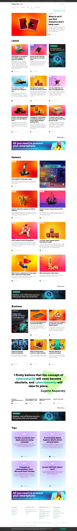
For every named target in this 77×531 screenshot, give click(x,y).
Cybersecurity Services (57, 511)
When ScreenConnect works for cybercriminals (38, 352)
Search (64, 11)
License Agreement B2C (41, 522)
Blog (31, 7)
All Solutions (14, 514)
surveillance (15, 76)
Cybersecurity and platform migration (17, 352)
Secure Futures (37, 7)
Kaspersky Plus (14, 511)
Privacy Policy (29, 522)
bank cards (51, 13)
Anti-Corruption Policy (35, 522)
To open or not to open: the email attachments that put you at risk (57, 119)
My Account (63, 4)
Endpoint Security (56, 514)
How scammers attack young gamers (23, 240)
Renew (18, 7)
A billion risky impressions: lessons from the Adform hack (20, 119)
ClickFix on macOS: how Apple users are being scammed (24, 440)
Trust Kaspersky (35, 525)
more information (43, 529)
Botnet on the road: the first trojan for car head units (37, 58)
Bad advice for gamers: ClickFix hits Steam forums (38, 88)
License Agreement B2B (48, 522)
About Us (16, 525)
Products (13, 7)
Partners (19, 525)
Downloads (23, 7)
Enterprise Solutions (57, 507)
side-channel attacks (35, 310)
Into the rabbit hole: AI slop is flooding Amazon (56, 88)
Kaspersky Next (41, 509)
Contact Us (13, 525)
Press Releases (30, 525)
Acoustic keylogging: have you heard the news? (38, 322)
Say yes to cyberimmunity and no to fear (17, 400)
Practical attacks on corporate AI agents (55, 352)
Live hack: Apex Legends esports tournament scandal (49, 241)
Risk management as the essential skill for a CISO (31, 400)
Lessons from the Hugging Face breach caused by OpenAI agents (57, 323)
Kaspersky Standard (15, 509)
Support (27, 7)
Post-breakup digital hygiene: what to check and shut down (52, 440)
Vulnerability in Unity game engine (22, 179)
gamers (33, 76)
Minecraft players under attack (49, 273)
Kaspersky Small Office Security (30, 509)
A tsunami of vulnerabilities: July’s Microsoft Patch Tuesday (24, 469)
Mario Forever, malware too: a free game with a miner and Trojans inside (24, 273)
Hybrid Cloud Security (56, 516)
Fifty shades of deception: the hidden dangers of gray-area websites (19, 58)
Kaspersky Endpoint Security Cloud (31, 511)
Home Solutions (14, 507)
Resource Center (25, 525)
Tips (25, 463)
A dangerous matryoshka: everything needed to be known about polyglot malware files (38, 120)
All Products (41, 518)
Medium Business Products (44, 507)
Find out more (60, 137)
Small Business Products (29, 507)
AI (50, 76)
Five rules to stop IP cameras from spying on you (19, 89)
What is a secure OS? (58, 399)
